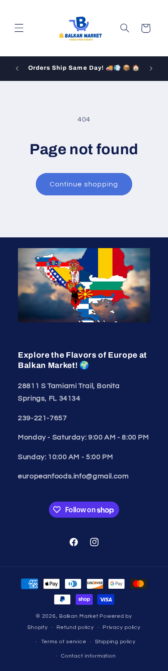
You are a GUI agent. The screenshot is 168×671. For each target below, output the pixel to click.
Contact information (88, 656)
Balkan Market (79, 616)
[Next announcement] (151, 68)
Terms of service (63, 641)
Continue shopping (84, 184)
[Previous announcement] (17, 68)
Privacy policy (121, 627)
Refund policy (75, 627)
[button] (19, 28)
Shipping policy (115, 641)
